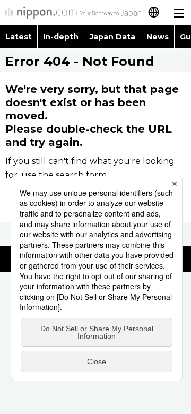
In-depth (61, 36)
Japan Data (112, 36)
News (157, 36)
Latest (18, 36)
